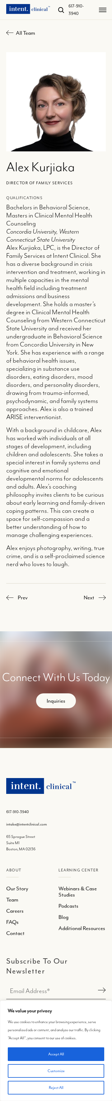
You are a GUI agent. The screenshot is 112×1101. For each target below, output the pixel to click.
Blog (63, 917)
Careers (15, 911)
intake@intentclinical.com (26, 824)
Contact (15, 933)
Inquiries (56, 700)
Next (89, 597)
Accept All (56, 1054)
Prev (23, 597)
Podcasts (68, 906)
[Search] (59, 10)
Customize (56, 1070)
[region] (56, 1050)
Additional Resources (81, 928)
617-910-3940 (17, 811)
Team (12, 900)
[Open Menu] (102, 10)
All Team (25, 32)
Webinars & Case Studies (77, 891)
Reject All (56, 1087)
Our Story (17, 888)
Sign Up (101, 990)
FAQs (12, 922)
